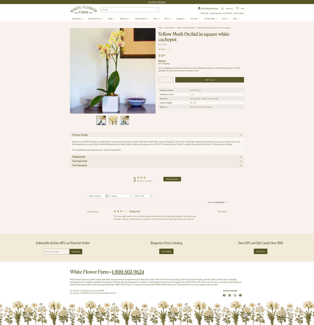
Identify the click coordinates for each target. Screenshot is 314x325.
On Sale (194, 18)
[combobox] (130, 9)
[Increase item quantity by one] (170, 79)
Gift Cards (204, 13)
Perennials (76, 18)
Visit (224, 18)
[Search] (156, 9)
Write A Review (172, 179)
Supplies (180, 18)
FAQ (235, 18)
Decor (167, 18)
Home (160, 28)
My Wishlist (227, 13)
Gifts (155, 18)
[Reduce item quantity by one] (161, 79)
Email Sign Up (215, 13)
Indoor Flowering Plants (186, 28)
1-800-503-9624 (128, 272)
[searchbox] (95, 196)
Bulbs (110, 18)
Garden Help (210, 18)
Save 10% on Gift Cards (157, 2)
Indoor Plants (141, 18)
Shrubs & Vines (94, 18)
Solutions (124, 18)
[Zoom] (113, 71)
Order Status (239, 13)
